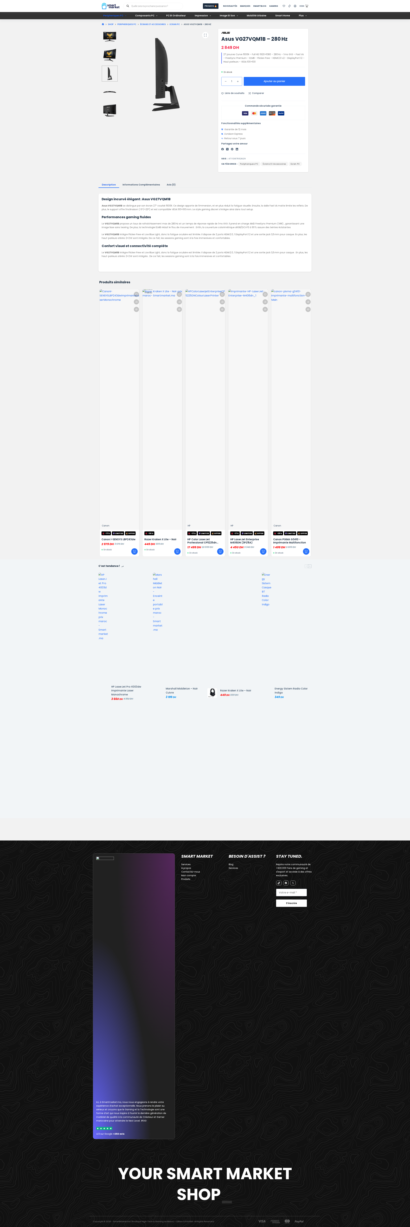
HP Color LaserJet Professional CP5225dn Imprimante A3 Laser (201, 542)
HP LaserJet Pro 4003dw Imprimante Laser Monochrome (126, 690)
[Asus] (225, 33)
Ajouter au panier (274, 81)
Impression (201, 15)
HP (188, 525)
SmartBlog (259, 6)
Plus (301, 15)
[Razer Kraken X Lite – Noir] (212, 693)
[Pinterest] (232, 149)
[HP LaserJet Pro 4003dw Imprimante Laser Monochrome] (103, 693)
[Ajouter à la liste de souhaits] (136, 294)
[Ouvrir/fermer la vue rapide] (136, 309)
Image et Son (227, 15)
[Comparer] (289, 6)
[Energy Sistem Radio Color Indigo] (266, 693)
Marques (245, 6)
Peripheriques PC (113, 15)
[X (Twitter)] (227, 149)
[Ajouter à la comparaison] (136, 301)
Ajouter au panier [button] (134, 551)
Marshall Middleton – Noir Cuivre (182, 690)
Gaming (273, 6)
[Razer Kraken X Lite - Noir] (162, 409)
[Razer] (148, 407)
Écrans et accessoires (274, 164)
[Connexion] (295, 6)
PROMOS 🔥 (211, 6)
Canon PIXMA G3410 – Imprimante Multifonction (289, 541)
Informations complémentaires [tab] (141, 184)
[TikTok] (279, 883)
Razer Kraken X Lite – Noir (160, 539)
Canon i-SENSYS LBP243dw (118, 539)
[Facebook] (222, 149)
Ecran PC (295, 164)
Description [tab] (109, 184)
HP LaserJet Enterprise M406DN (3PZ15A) (244, 541)
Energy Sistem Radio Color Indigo (291, 690)
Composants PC (144, 15)
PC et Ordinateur (176, 15)
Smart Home (282, 15)
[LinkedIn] (237, 149)
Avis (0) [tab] (171, 184)
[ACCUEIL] (103, 24)
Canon (105, 525)
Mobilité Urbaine (256, 15)
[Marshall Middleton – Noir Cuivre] (158, 693)
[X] (293, 883)
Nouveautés (230, 6)
